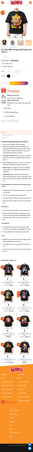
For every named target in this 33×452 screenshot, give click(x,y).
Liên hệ (3, 378)
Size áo (3, 71)
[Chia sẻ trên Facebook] (5, 121)
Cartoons (12, 421)
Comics (11, 417)
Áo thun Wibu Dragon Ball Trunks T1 (24, 308)
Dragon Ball (13, 47)
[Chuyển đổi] (2, 108)
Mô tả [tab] (4, 132)
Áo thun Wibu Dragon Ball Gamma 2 (8, 308)
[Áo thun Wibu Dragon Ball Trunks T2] (24, 347)
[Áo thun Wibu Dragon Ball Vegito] (24, 322)
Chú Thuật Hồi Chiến (23, 381)
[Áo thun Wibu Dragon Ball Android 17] (8, 270)
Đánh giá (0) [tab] (5, 138)
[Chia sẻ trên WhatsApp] (2, 121)
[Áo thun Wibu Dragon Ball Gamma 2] (8, 296)
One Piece (20, 389)
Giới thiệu (4, 374)
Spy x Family (12, 414)
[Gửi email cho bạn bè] (11, 121)
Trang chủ (4, 47)
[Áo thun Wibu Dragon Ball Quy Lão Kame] (8, 322)
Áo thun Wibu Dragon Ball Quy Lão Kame (8, 334)
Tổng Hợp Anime (14, 433)
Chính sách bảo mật (6, 393)
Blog (10, 436)
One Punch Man (22, 393)
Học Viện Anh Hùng (23, 397)
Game (11, 429)
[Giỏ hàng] (30, 2)
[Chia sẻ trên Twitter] (8, 121)
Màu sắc (3, 75)
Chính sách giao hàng (7, 385)
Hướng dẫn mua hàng (7, 381)
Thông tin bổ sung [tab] (7, 135)
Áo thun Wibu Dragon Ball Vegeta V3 (24, 283)
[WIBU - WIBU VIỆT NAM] (16, 2)
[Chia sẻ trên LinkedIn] (17, 121)
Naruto (20, 378)
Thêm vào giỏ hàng (18, 83)
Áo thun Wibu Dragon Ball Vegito (24, 334)
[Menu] (2, 2)
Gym (10, 425)
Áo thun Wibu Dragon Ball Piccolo (8, 360)
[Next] (29, 23)
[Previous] (3, 23)
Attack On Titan (14, 410)
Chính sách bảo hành (7, 389)
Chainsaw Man (22, 385)
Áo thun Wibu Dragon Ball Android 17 (8, 283)
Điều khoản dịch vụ (6, 397)
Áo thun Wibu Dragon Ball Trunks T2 (24, 360)
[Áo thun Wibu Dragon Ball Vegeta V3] (24, 270)
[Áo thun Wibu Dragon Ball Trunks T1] (24, 296)
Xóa (31, 69)
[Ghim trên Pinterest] (14, 121)
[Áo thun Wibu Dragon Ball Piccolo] (8, 347)
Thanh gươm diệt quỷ (24, 400)
